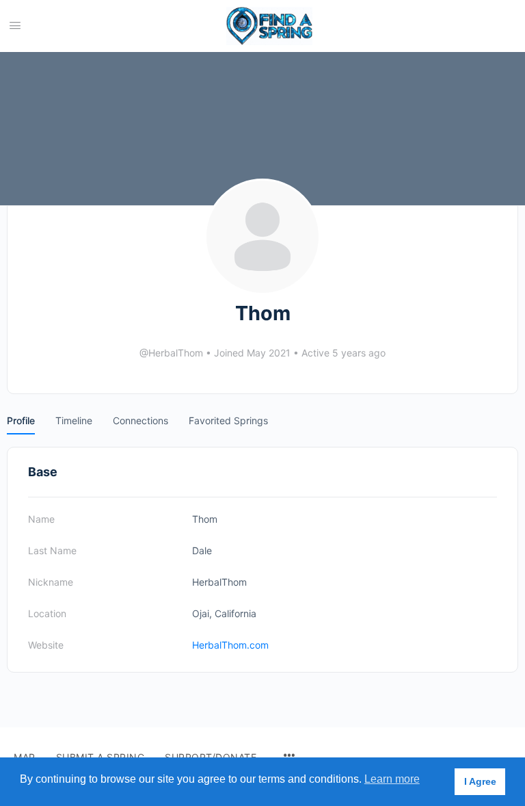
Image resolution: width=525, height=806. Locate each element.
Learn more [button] (392, 779)
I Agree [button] (480, 781)
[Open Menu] (15, 25)
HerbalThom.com (230, 645)
